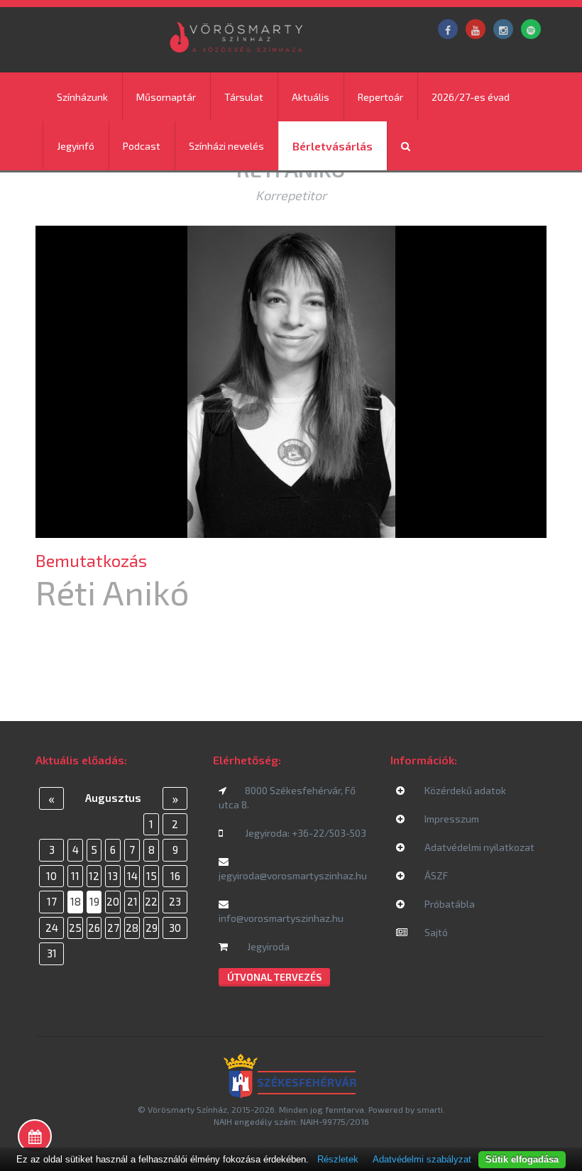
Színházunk (82, 97)
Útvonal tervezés (274, 977)
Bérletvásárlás (332, 146)
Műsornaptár (166, 97)
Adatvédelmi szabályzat (422, 1159)
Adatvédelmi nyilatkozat (478, 847)
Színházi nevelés (226, 146)
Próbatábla (448, 904)
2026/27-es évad (471, 97)
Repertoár (380, 97)
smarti (430, 1109)
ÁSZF (435, 875)
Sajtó (435, 932)
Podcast (141, 146)
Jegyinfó (75, 146)
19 (94, 901)
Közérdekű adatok (464, 790)
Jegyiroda (267, 946)
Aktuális (310, 97)
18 (75, 901)
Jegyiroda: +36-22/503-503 (305, 833)
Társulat (243, 97)
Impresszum (450, 819)
